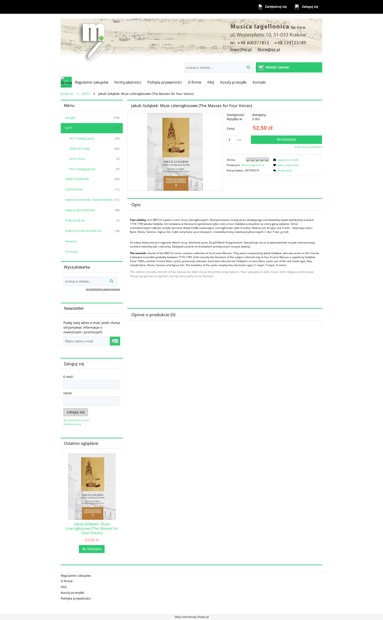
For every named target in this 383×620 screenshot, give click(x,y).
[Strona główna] (191, 38)
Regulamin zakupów (76, 575)
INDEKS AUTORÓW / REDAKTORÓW (88, 200)
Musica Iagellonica (252, 165)
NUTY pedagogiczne (82, 169)
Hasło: (67, 393)
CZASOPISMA (74, 189)
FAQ (64, 587)
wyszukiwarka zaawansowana (103, 289)
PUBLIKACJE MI (75, 220)
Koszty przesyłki (72, 593)
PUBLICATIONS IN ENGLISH (83, 231)
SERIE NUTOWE (79, 149)
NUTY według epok (81, 138)
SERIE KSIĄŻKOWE (77, 179)
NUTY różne (77, 159)
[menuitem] (91, 82)
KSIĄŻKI (70, 118)
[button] (285, 160)
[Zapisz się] (115, 341)
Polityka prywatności (76, 598)
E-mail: (68, 377)
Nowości (70, 241)
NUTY (68, 128)
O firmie (67, 581)
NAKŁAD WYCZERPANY (80, 210)
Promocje (71, 252)
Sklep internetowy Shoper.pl (191, 617)
